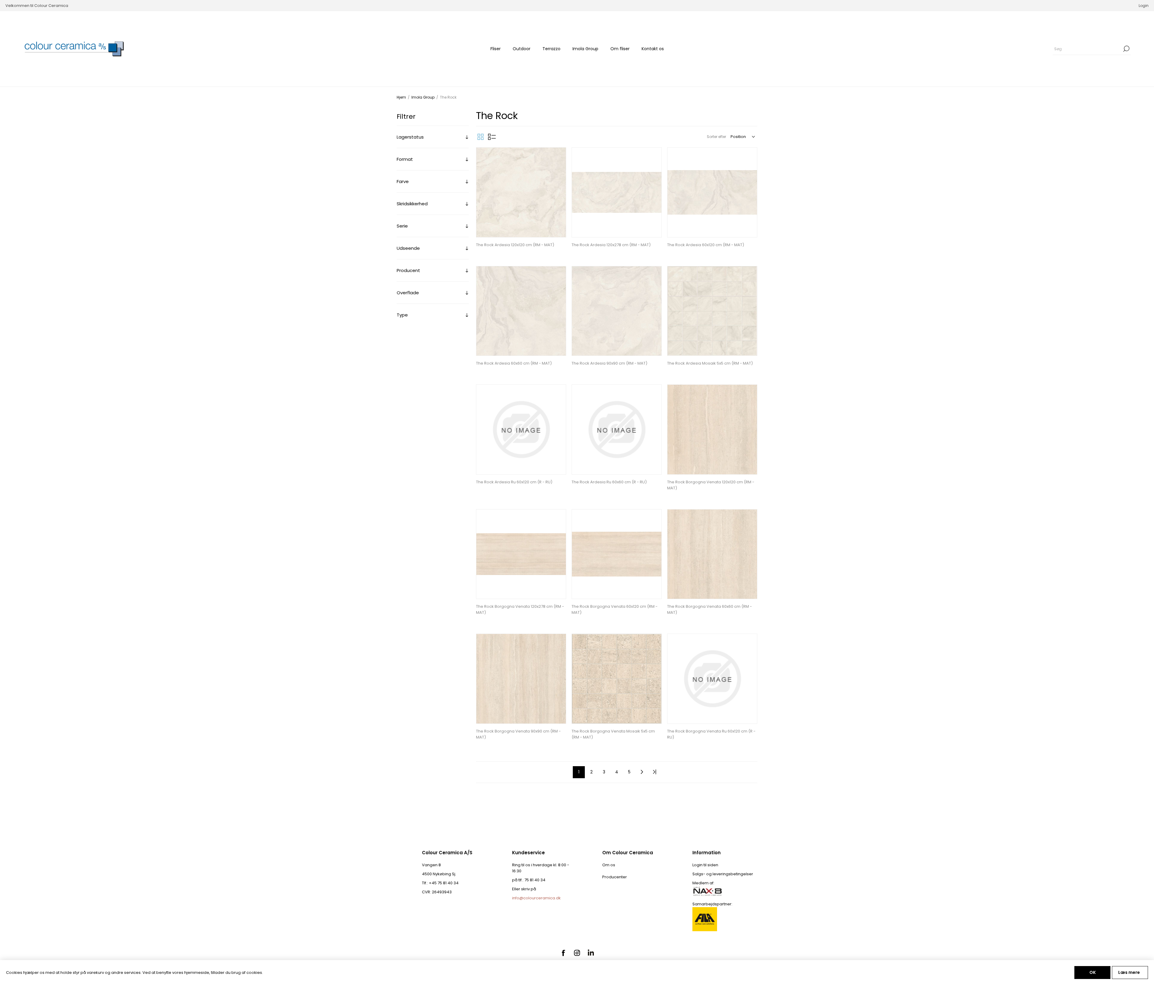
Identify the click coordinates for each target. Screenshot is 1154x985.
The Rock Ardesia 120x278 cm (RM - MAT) (611, 245)
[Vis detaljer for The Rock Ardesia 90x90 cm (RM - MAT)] (616, 311)
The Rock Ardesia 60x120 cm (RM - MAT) (705, 245)
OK (1092, 972)
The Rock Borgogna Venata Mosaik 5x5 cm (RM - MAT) (613, 734)
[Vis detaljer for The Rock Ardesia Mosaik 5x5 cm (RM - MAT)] (712, 311)
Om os (608, 865)
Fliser (495, 49)
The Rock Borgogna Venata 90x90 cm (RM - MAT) (518, 734)
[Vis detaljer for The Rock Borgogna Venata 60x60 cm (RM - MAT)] (712, 554)
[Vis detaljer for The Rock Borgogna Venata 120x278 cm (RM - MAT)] (521, 554)
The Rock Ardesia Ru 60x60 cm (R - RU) (609, 482)
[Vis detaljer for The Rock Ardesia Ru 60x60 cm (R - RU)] (616, 429)
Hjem (401, 97)
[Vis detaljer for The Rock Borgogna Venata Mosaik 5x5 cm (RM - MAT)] (616, 678)
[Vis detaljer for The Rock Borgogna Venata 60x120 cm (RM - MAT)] (616, 554)
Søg (1126, 49)
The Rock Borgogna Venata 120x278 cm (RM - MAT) (520, 609)
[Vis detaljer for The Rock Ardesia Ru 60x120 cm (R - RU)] (521, 429)
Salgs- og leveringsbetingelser (722, 874)
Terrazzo (551, 49)
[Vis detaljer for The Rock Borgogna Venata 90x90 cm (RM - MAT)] (521, 678)
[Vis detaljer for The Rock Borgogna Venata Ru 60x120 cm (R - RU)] (712, 678)
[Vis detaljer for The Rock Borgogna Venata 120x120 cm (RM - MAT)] (712, 429)
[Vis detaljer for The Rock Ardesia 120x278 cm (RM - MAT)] (616, 192)
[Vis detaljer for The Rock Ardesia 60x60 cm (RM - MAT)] (521, 311)
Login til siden (705, 865)
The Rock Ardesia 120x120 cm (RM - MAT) (515, 245)
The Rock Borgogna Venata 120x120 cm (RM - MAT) (710, 485)
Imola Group (585, 49)
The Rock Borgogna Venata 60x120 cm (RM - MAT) (615, 609)
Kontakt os (653, 49)
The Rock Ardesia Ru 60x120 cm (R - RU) (514, 482)
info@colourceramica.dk (536, 898)
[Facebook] (563, 953)
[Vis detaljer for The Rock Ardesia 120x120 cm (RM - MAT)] (521, 192)
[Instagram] (577, 953)
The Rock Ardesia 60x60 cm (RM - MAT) (514, 363)
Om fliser (620, 49)
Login (1144, 5)
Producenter (614, 877)
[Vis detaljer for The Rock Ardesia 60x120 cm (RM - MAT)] (712, 192)
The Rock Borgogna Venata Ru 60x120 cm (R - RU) (711, 734)
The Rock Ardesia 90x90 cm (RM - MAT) (609, 363)
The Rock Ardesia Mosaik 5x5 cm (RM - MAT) (710, 363)
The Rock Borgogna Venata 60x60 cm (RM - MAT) (709, 609)
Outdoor (521, 49)
